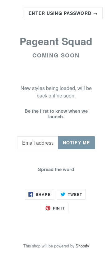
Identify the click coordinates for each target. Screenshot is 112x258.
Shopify (82, 246)
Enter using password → (63, 13)
